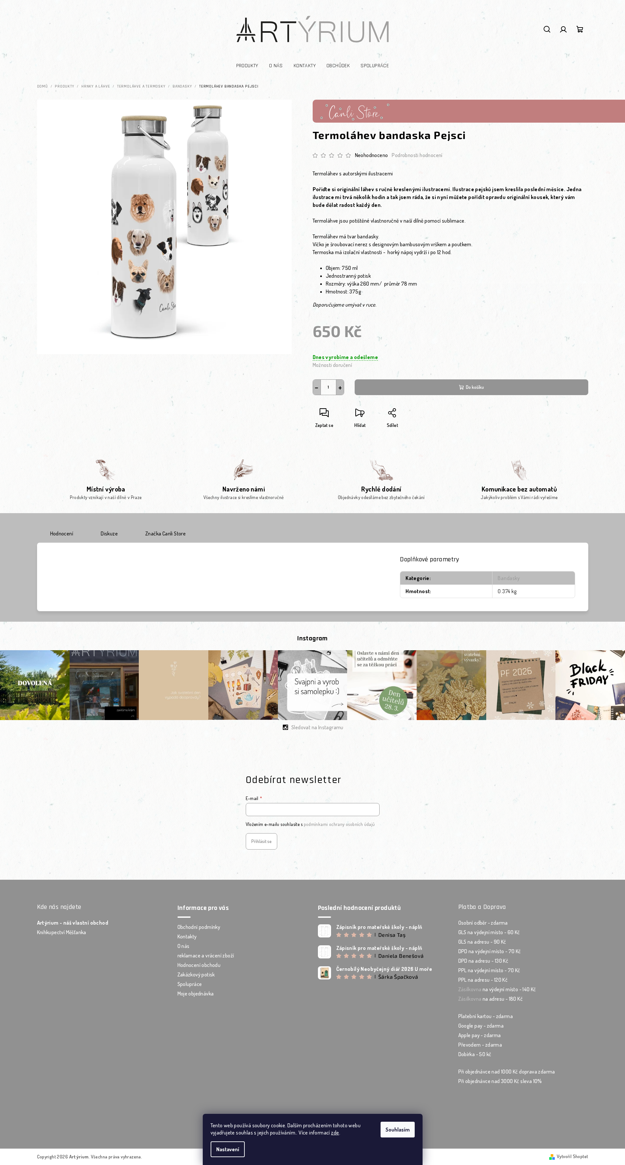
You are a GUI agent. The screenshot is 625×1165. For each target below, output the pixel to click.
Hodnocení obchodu (199, 965)
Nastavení (227, 1149)
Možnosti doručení (332, 365)
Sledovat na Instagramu (317, 727)
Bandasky (509, 578)
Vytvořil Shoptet (572, 1156)
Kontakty (187, 936)
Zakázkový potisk (196, 974)
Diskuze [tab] (109, 533)
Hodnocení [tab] (61, 533)
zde (335, 1132)
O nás (183, 946)
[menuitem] (247, 65)
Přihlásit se (261, 841)
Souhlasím (397, 1129)
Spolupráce (189, 984)
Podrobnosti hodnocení (417, 155)
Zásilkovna (470, 989)
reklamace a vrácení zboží (205, 955)
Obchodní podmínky (198, 927)
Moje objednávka (195, 993)
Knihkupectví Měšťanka (61, 932)
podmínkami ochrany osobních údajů (339, 824)
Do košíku (475, 387)
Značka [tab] (165, 533)
